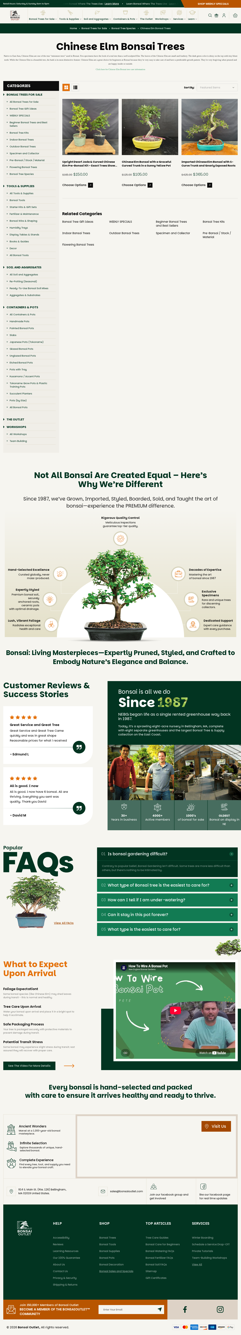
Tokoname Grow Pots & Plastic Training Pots (28, 384)
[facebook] (185, 1309)
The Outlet (146, 19)
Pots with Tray (18, 369)
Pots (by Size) (18, 400)
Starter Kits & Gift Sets (23, 207)
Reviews (58, 1244)
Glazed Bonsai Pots (21, 349)
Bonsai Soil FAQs (156, 1264)
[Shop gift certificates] (216, 15)
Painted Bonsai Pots (22, 328)
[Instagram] (220, 1309)
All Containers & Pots (22, 314)
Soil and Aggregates (96, 19)
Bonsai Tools (17, 200)
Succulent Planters (21, 393)
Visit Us (219, 1126)
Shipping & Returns (65, 1285)
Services (178, 19)
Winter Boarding (202, 1238)
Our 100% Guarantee (66, 1258)
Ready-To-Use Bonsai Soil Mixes (29, 288)
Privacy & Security (65, 1278)
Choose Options (74, 185)
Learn (191, 19)
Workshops (162, 19)
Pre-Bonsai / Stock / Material (27, 160)
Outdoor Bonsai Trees (23, 146)
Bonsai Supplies (109, 1251)
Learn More (94, 3)
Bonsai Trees (107, 1238)
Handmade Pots (19, 321)
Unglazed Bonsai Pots (23, 355)
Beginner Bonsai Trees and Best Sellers (28, 124)
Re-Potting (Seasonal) (23, 281)
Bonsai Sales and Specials (116, 1271)
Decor (13, 248)
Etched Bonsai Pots (21, 362)
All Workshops (18, 434)
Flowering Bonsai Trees (23, 167)
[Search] (210, 15)
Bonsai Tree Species (22, 174)
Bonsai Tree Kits (19, 132)
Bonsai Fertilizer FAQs (159, 1258)
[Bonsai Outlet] (25, 1228)
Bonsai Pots (106, 1258)
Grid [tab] (66, 87)
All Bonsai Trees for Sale (24, 101)
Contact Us (60, 1271)
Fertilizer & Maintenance (24, 214)
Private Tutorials (202, 1251)
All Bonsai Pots (19, 407)
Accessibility (61, 1238)
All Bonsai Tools (19, 255)
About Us (59, 1264)
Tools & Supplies (69, 19)
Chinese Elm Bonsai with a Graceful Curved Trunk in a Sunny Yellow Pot (146, 163)
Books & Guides (19, 241)
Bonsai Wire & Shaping (23, 220)
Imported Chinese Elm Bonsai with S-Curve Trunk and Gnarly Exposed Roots (208, 163)
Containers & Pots (124, 19)
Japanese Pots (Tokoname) (27, 342)
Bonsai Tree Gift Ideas (23, 108)
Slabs (13, 335)
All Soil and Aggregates (24, 274)
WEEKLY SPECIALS (20, 115)
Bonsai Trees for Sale (41, 19)
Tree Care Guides (157, 1238)
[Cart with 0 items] (235, 15)
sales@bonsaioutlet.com (126, 1191)
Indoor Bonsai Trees (22, 139)
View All (197, 1264)
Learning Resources (65, 1251)
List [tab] (75, 87)
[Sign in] (223, 15)
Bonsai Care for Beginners (163, 1244)
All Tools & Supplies (21, 193)
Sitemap (151, 1271)
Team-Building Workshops (209, 1258)
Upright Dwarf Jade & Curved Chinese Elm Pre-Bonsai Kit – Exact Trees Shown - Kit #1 (89, 163)
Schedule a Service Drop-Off (211, 1244)
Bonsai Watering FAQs (160, 1251)
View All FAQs (64, 923)
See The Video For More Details (29, 1066)
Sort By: (189, 87)
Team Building (18, 441)
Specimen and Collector (24, 153)
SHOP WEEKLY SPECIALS (213, 4)
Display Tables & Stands (24, 234)
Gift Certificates (156, 1278)
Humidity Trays (19, 227)
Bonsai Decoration (111, 1264)
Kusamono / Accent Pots (25, 376)
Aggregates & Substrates (25, 295)
